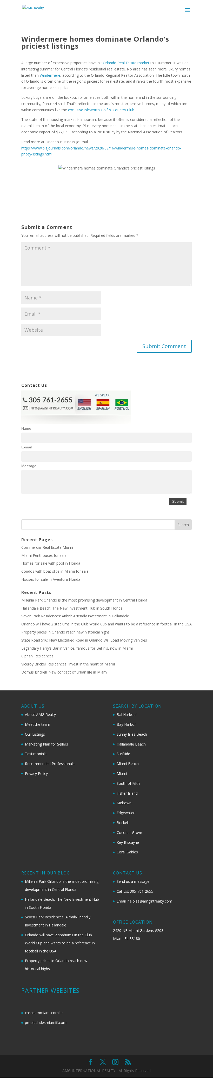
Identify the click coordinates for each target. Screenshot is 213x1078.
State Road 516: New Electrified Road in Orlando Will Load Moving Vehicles (84, 640)
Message (28, 466)
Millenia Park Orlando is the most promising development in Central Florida (84, 600)
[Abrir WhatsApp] (200, 1065)
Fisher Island (127, 793)
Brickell (123, 822)
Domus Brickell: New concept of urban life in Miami (64, 672)
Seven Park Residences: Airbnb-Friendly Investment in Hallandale (75, 615)
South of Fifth (128, 783)
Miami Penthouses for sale (43, 555)
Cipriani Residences (37, 656)
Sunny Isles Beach (132, 734)
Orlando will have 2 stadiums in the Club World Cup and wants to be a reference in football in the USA (106, 624)
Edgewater (126, 812)
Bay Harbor (126, 724)
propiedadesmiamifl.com (45, 1022)
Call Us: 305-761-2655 (135, 891)
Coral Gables (127, 852)
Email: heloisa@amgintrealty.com (144, 901)
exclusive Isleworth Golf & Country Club (101, 109)
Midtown (124, 802)
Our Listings (35, 734)
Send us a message (133, 881)
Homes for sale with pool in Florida (50, 563)
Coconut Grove (129, 832)
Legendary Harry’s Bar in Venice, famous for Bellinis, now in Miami (77, 648)
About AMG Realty (40, 714)
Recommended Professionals (50, 763)
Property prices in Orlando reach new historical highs (65, 632)
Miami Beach (128, 763)
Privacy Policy (36, 773)
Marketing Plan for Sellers (46, 744)
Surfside (123, 753)
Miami (122, 773)
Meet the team (37, 724)
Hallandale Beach (131, 744)
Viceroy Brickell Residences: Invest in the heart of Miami (68, 664)
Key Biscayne (128, 842)
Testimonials (35, 753)
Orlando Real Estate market (126, 62)
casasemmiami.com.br (44, 1012)
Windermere (50, 75)
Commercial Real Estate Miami (47, 547)
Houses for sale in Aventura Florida (50, 579)
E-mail (26, 447)
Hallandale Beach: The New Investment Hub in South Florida (72, 608)
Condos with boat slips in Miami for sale (55, 571)
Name (26, 428)
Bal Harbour (127, 714)
